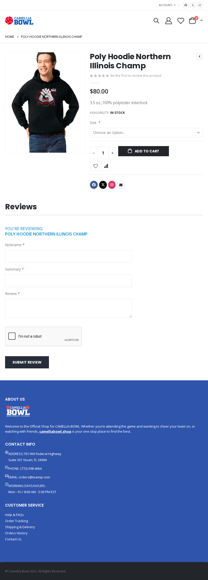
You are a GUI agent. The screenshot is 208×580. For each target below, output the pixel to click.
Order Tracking (16, 521)
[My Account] (168, 20)
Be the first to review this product (136, 75)
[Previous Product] (199, 56)
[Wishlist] (181, 20)
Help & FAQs (14, 514)
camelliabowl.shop (55, 431)
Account (165, 5)
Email (121, 185)
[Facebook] (186, 5)
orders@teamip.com (34, 477)
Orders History (16, 533)
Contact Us (13, 539)
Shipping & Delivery (20, 527)
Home (9, 37)
